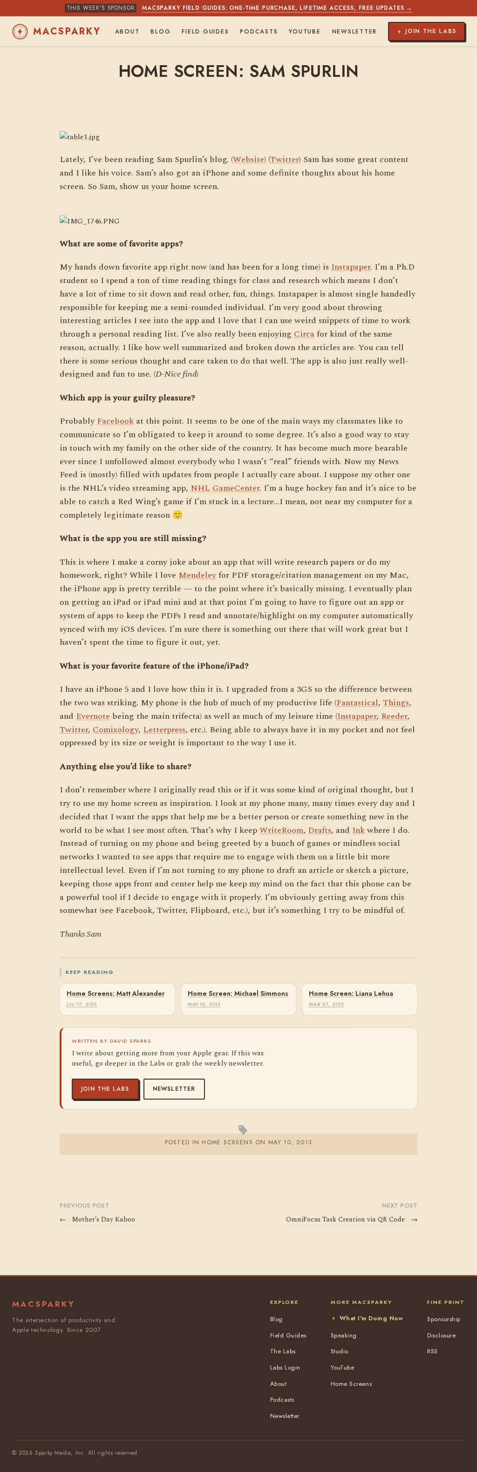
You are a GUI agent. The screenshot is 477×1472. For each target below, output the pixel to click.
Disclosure (441, 1335)
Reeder (394, 716)
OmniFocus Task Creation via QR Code (351, 1220)
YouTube (304, 31)
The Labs (283, 1351)
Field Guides (205, 31)
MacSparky (67, 31)
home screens (227, 1142)
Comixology (115, 729)
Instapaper (350, 267)
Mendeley (197, 575)
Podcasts (259, 31)
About (127, 31)
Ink (358, 830)
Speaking (344, 1335)
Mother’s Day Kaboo (97, 1220)
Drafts (319, 830)
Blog (160, 31)
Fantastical (357, 702)
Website (248, 159)
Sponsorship (444, 1319)
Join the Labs (105, 1089)
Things (396, 702)
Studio (339, 1351)
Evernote (93, 716)
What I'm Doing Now (371, 1318)
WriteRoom (281, 830)
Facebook (115, 421)
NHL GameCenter (225, 488)
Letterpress (164, 729)
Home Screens (351, 1383)
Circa (304, 334)
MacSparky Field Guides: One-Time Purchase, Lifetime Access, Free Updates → (277, 8)
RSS (432, 1351)
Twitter (284, 159)
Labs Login (285, 1367)
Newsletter (174, 1089)
